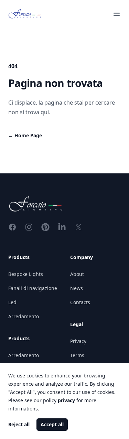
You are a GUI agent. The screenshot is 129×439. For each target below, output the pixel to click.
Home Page (25, 135)
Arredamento (23, 316)
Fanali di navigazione (32, 288)
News (76, 288)
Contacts (80, 302)
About (77, 274)
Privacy (78, 341)
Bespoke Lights (25, 274)
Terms (77, 355)
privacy (66, 400)
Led (12, 302)
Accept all (52, 424)
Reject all (19, 424)
